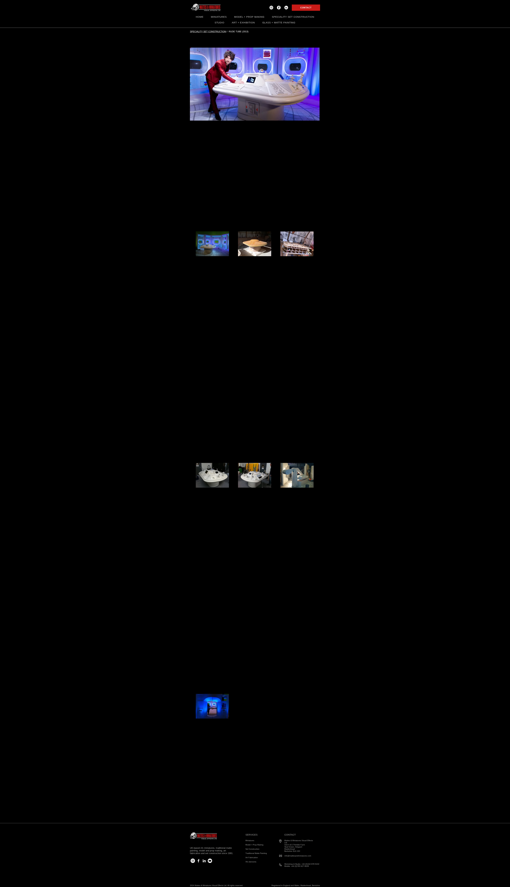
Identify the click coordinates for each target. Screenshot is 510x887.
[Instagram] (271, 7)
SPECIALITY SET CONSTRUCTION (208, 31)
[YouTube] (210, 861)
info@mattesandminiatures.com (297, 856)
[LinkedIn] (286, 7)
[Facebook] (279, 7)
